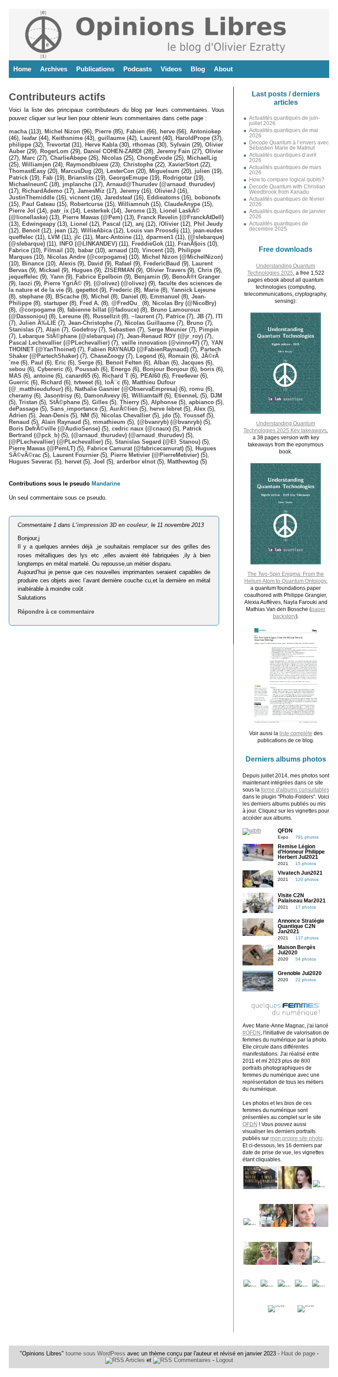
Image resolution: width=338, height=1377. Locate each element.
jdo (166, 415)
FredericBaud (161, 263)
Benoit (31, 230)
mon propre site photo (296, 1138)
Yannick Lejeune (193, 290)
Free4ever (185, 375)
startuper (56, 303)
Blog (198, 69)
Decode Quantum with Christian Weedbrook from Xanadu (287, 189)
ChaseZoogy (107, 356)
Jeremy (130, 191)
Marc (28, 158)
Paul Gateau (38, 204)
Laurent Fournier (76, 455)
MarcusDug (76, 171)
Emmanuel (165, 296)
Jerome (135, 210)
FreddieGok (147, 243)
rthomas (143, 144)
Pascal (112, 224)
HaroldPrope (193, 138)
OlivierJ (165, 191)
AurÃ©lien (124, 408)
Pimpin (209, 329)
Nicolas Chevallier (126, 415)
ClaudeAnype (182, 204)
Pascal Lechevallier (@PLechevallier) (59, 342)
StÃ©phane (64, 402)
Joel (99, 461)
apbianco (201, 402)
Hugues (82, 270)
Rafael (123, 263)
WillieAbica (96, 230)
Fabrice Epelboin (99, 276)
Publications (95, 69)
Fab (48, 177)
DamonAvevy (102, 395)
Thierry (129, 402)
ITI (219, 316)
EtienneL (186, 395)
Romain (178, 356)
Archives (53, 69)
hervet (73, 461)
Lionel (79, 224)
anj (140, 224)
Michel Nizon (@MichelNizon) (182, 257)
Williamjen (36, 164)
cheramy (20, 395)
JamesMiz (91, 191)
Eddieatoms (163, 197)
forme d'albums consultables (295, 789)
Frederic (121, 290)
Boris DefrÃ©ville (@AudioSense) (54, 428)
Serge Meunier (167, 329)
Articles (134, 1360)
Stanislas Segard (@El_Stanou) (157, 441)
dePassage (23, 408)
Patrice (175, 316)
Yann (57, 276)
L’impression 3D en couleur (109, 525)
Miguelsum (164, 171)
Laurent (150, 138)
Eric (60, 362)
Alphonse (164, 402)
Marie (151, 290)
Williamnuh (133, 204)
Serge (86, 362)
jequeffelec (23, 276)
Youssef (194, 415)
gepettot (87, 290)
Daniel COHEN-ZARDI (113, 151)
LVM (54, 237)
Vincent (152, 250)
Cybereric (50, 369)
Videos (171, 69)
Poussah (87, 369)
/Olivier (169, 224)
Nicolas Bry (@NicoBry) (184, 303)
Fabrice (19, 250)
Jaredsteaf (118, 197)
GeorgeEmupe (128, 177)
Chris (205, 270)
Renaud (19, 422)
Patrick (18, 177)
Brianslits (81, 177)
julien (202, 171)
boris (207, 369)
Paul (37, 362)
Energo (121, 369)
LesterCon (120, 171)
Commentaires (191, 1360)
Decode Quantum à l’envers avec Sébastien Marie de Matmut (289, 145)
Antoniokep (205, 131)
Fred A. (89, 303)
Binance (33, 263)
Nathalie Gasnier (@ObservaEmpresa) (126, 389)
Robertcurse (86, 204)
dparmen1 (159, 237)
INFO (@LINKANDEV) (88, 243)
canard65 (78, 375)
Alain (53, 329)
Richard (51, 382)
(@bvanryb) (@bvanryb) (169, 422)
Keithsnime (67, 138)
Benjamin (147, 276)
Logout (224, 1360)
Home (22, 69)
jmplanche (76, 184)
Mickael (49, 270)
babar (85, 250)
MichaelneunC (28, 184)
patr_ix (59, 210)
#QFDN (251, 1032)
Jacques (192, 362)
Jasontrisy (58, 395)
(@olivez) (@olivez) (120, 283)
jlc (77, 237)
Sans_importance (74, 408)
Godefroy (84, 329)
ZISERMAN (119, 270)
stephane (31, 296)
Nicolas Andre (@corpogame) (87, 257)
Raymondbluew (87, 164)
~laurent (143, 316)
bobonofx (207, 197)
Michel (100, 296)
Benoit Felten (124, 362)
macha (18, 131)
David (95, 263)
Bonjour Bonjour (165, 369)
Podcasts (137, 69)
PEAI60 (150, 375)
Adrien (18, 415)
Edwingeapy (38, 224)
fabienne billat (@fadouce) (103, 309)
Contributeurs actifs (57, 97)
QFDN (249, 1124)
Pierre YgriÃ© (63, 283)
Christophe (138, 164)
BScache (67, 296)
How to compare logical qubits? (286, 179)
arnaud (117, 250)
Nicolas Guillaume (150, 323)
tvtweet (83, 382)
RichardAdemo (42, 191)
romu (196, 389)
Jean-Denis (54, 415)
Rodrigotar (177, 177)
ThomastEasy (27, 171)
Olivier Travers (166, 270)
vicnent (79, 197)
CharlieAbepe (68, 158)
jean (60, 230)
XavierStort (183, 164)
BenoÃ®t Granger (196, 276)
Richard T (115, 375)
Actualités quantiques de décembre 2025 (278, 226)
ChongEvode (154, 158)
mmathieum (109, 422)
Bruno (195, 323)
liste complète (295, 733)
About (223, 69)
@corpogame (37, 309)
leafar (29, 138)
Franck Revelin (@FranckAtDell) (180, 217)
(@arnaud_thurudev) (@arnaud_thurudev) (127, 435)
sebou (17, 369)
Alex (200, 408)
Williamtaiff (147, 395)
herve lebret (166, 408)
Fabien (135, 131)
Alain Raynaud (61, 422)
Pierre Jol (22, 210)
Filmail (53, 250)
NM (85, 415)
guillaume (111, 138)
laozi (25, 283)
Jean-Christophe (90, 323)
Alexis (67, 263)
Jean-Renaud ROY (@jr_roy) (165, 336)
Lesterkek (97, 210)
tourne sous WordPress (96, 1353)
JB (200, 316)
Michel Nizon (62, 131)
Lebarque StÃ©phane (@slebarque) (67, 336)
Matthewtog (182, 461)
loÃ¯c (112, 382)
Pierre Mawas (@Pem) (92, 217)
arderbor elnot (136, 461)
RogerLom (54, 151)
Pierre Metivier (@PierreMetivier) (154, 455)
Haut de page (298, 1353)
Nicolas (112, 158)
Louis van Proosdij (153, 230)
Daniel (129, 296)
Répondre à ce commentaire (56, 611)
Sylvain (180, 144)
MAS (15, 375)
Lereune (70, 316)
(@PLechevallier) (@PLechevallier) (56, 441)
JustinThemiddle (32, 197)
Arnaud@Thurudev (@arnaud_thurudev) (160, 184)
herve (167, 131)
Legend (146, 356)
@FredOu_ (125, 303)
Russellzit (106, 316)
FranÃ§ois (192, 243)
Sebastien (122, 329)
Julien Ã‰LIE (37, 323)
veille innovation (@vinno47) (160, 342)
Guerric (19, 382)
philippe (20, 144)
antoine (43, 375)
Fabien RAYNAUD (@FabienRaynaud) (138, 349)
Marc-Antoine (114, 237)
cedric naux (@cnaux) (141, 428)
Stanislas (21, 329)
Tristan (28, 402)
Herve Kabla (101, 144)
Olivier (214, 151)
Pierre (103, 131)
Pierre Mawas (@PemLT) (42, 448)
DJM (216, 395)
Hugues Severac (31, 461)
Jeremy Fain (173, 151)
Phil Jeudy (208, 224)
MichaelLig (202, 158)
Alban (161, 362)
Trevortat (58, 144)
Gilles (100, 402)
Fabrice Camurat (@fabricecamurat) (135, 448)
